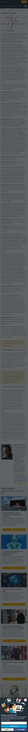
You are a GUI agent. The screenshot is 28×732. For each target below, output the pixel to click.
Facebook (19, 729)
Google (7, 729)
